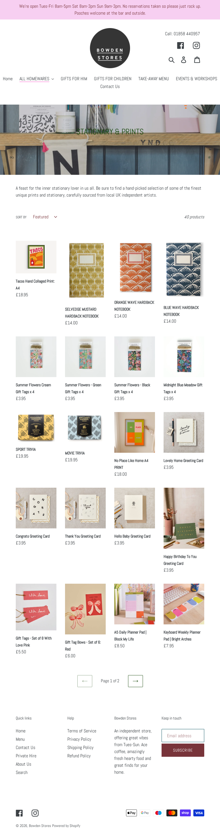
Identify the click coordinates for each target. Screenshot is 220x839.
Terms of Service (81, 731)
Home (20, 731)
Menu (20, 739)
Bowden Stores (40, 825)
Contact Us (25, 747)
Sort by (21, 217)
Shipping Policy (80, 747)
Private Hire (26, 756)
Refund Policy (79, 756)
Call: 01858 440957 (182, 34)
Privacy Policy (79, 739)
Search (22, 772)
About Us (23, 764)
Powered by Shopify (66, 825)
